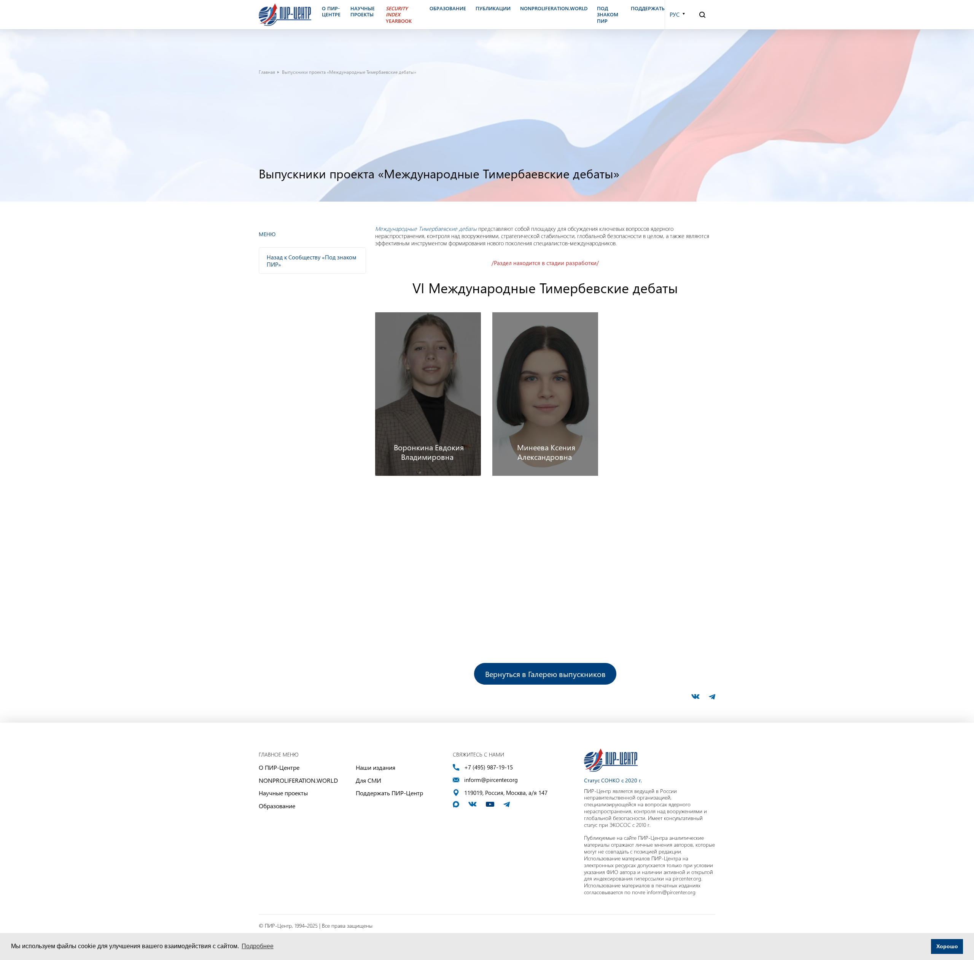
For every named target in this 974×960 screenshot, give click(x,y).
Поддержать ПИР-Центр (389, 793)
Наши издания (375, 767)
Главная (267, 72)
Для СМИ (368, 780)
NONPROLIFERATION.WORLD (298, 780)
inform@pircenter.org (491, 780)
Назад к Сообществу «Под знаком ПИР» (311, 260)
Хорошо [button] (947, 946)
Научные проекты (283, 793)
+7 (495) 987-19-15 (488, 767)
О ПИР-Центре (279, 767)
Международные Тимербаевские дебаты (426, 228)
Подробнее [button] (258, 946)
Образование (277, 806)
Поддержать (648, 8)
